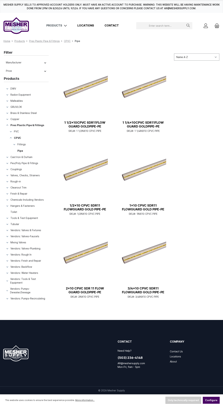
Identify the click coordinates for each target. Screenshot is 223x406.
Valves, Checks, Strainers (25, 175)
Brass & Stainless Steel (23, 112)
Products (11, 78)
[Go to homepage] (16, 25)
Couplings (16, 169)
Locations (175, 356)
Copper (14, 119)
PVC (16, 131)
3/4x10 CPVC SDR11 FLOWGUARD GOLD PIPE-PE (143, 290)
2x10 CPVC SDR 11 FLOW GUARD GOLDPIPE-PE (85, 290)
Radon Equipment (20, 94)
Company (177, 341)
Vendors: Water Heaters (24, 272)
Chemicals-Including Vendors (27, 199)
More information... (85, 400)
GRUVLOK (16, 106)
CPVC (17, 137)
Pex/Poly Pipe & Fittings (24, 163)
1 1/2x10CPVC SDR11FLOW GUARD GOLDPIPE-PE (84, 124)
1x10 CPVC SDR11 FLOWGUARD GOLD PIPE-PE (143, 207)
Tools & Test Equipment (24, 217)
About (173, 361)
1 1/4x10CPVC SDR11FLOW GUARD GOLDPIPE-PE (143, 124)
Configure (211, 400)
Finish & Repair (18, 193)
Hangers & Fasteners (22, 205)
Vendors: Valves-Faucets (24, 236)
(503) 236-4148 (130, 357)
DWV (13, 88)
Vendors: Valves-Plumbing (25, 248)
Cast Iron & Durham (21, 157)
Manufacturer (13, 62)
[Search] (188, 25)
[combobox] (160, 25)
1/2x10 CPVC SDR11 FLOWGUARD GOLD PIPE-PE (85, 207)
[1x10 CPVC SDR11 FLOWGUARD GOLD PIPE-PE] (143, 174)
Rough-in (15, 181)
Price (9, 70)
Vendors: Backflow (21, 266)
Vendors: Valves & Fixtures (25, 230)
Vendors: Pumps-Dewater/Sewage (20, 290)
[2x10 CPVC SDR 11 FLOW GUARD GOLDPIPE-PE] (85, 257)
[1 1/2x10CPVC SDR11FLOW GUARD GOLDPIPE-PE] (85, 91)
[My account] (205, 25)
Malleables (16, 100)
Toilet (13, 211)
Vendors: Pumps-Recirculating (27, 298)
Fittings (21, 144)
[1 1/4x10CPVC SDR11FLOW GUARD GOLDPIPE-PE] (143, 91)
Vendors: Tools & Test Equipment (23, 280)
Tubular (14, 224)
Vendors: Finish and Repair (25, 260)
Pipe (20, 150)
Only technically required (183, 400)
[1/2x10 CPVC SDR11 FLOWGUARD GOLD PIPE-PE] (85, 174)
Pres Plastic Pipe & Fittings (27, 125)
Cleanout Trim (18, 187)
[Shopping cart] (216, 25)
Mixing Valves (18, 242)
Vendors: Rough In (21, 254)
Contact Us (176, 351)
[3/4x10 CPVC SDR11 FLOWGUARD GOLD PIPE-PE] (143, 257)
